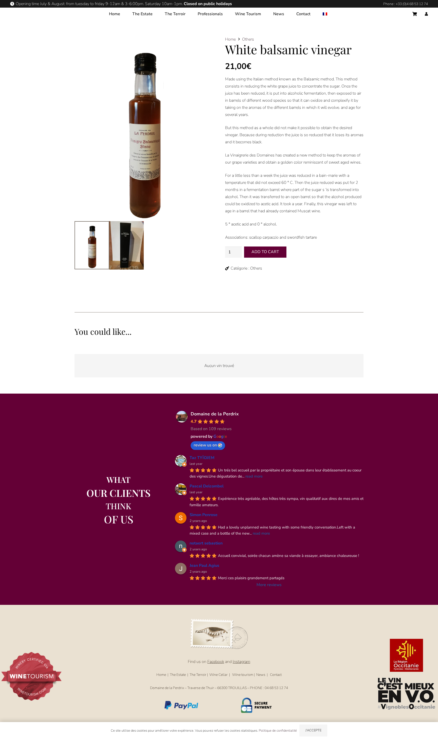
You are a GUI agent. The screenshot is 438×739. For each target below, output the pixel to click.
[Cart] (414, 14)
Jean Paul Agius (204, 565)
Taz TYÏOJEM (202, 458)
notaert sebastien (206, 543)
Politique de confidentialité (278, 730)
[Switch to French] (326, 14)
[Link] (426, 14)
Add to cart (265, 252)
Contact (276, 674)
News (260, 674)
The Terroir (198, 674)
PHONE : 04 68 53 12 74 (269, 687)
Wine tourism (242, 674)
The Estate (178, 674)
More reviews (269, 585)
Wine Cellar (218, 674)
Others (248, 39)
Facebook (215, 661)
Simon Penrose (203, 515)
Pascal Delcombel (207, 486)
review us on (205, 445)
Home (230, 39)
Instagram (241, 661)
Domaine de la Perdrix (215, 414)
